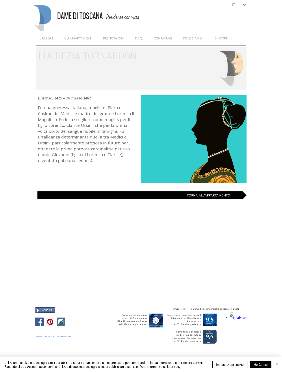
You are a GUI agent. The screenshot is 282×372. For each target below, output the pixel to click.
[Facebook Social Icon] (39, 322)
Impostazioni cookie (230, 364)
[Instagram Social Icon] (61, 322)
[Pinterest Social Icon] (50, 322)
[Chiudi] (276, 364)
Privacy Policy (179, 309)
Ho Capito (261, 364)
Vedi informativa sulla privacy (160, 366)
